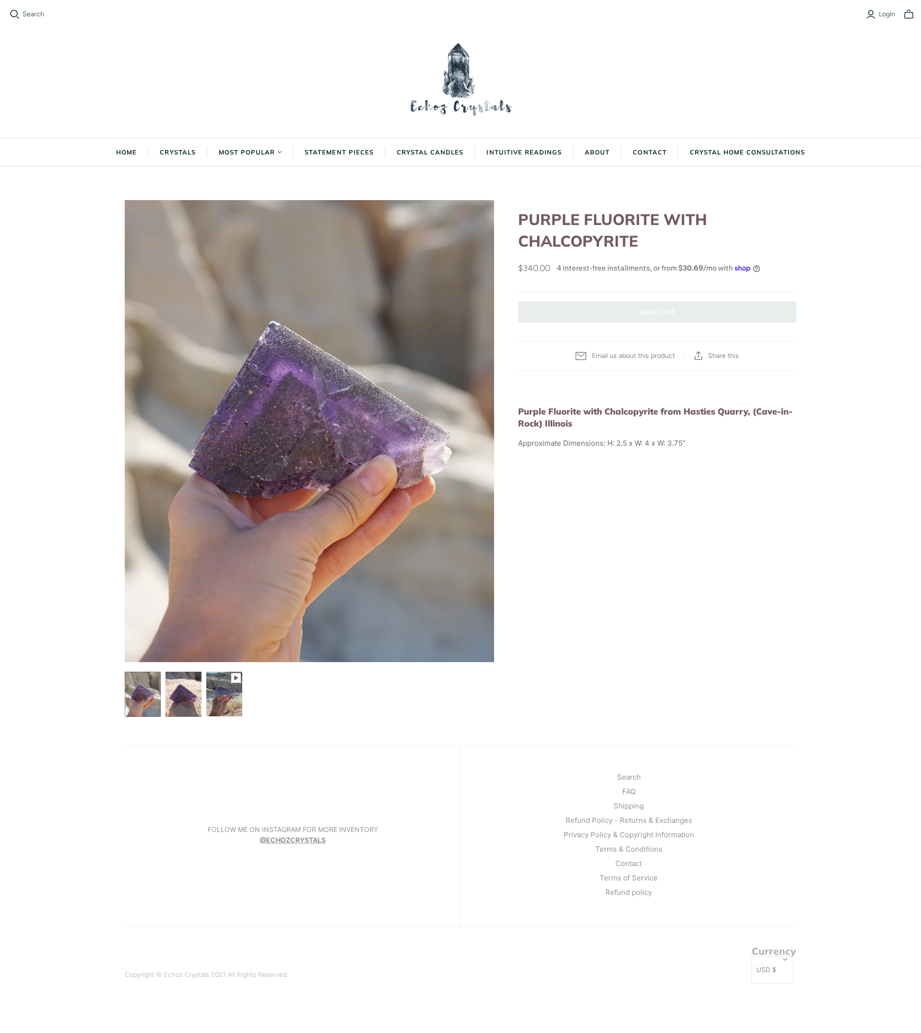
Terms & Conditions (628, 849)
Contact (649, 152)
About (597, 152)
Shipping (629, 805)
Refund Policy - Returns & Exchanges (629, 820)
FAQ (629, 791)
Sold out (657, 312)
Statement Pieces (339, 152)
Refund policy (628, 892)
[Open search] (15, 14)
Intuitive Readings (524, 152)
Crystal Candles (430, 152)
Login (887, 14)
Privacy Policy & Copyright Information (629, 834)
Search (33, 14)
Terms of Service (629, 877)
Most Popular (247, 152)
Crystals (177, 152)
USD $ (766, 970)
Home (126, 152)
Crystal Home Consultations (747, 152)
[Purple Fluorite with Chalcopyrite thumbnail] (143, 694)
